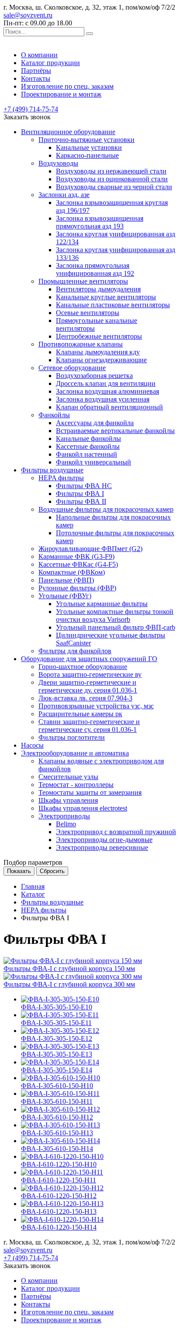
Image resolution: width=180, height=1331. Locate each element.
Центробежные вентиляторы (99, 336)
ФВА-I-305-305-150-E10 (56, 1007)
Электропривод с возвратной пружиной (116, 831)
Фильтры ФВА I (80, 493)
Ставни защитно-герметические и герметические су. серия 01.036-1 (89, 725)
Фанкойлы (54, 415)
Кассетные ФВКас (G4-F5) (78, 564)
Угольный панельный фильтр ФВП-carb (115, 627)
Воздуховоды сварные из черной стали (114, 187)
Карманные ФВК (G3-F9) (76, 556)
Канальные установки (89, 147)
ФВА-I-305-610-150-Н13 (57, 1133)
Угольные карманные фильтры (102, 603)
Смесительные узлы (68, 776)
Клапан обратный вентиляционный (109, 407)
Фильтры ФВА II (81, 501)
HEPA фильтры (61, 478)
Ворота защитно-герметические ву (90, 674)
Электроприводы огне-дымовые (104, 839)
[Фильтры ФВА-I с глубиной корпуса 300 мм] (72, 976)
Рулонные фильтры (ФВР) (77, 588)
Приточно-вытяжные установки (86, 139)
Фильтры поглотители (71, 737)
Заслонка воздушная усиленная (102, 399)
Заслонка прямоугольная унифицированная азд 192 (95, 269)
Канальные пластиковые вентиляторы (113, 304)
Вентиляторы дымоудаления (98, 289)
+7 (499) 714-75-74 (30, 109)
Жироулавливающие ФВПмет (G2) (90, 548)
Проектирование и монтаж (61, 94)
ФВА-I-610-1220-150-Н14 (59, 1227)
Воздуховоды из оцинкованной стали (112, 179)
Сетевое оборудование (72, 367)
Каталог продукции (50, 62)
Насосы (32, 745)
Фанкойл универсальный (93, 462)
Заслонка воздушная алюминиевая (107, 391)
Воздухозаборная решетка (94, 375)
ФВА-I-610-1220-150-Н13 (59, 1211)
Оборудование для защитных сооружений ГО (89, 658)
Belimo (66, 824)
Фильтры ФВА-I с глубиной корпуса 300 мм (69, 984)
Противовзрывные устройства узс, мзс (96, 706)
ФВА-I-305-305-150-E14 (56, 1070)
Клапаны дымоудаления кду (98, 352)
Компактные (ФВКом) (71, 572)
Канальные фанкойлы (88, 438)
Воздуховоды (58, 163)
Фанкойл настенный (86, 454)
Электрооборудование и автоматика (75, 753)
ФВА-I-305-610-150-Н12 (57, 1117)
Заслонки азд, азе (64, 194)
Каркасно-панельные (87, 155)
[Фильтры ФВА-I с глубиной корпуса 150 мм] (72, 960)
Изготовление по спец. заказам (67, 86)
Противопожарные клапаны (80, 344)
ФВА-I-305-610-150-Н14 (57, 1148)
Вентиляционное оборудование (68, 131)
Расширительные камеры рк (80, 713)
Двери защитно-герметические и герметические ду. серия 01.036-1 (87, 686)
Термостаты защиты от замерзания (90, 792)
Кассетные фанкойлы (88, 446)
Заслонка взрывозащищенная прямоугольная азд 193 (99, 222)
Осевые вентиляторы (87, 312)
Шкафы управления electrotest (82, 808)
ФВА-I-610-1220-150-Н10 (59, 1164)
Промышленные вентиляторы (83, 281)
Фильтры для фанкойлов (74, 651)
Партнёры (36, 70)
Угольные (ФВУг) (64, 596)
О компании (39, 55)
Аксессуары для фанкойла (95, 422)
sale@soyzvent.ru (27, 15)
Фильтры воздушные (52, 470)
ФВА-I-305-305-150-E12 (56, 1038)
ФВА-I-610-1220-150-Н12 (59, 1195)
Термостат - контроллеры (76, 784)
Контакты (35, 78)
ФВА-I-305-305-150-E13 (56, 1054)
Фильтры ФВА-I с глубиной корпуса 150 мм (69, 968)
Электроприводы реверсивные (102, 847)
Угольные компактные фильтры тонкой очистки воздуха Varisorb (114, 615)
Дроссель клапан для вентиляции (106, 383)
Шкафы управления (68, 800)
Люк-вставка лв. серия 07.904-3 (85, 698)
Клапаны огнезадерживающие (101, 360)
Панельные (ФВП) (66, 580)
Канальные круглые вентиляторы (106, 297)
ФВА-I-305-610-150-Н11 (57, 1101)
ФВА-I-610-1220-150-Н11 (58, 1180)
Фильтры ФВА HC (84, 485)
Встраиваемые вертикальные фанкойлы (115, 430)
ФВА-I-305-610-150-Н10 (57, 1085)
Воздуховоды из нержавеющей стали (111, 171)
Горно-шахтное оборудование (82, 666)
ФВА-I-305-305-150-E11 (56, 1022)
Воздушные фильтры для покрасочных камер (105, 509)
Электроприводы (64, 816)
